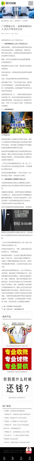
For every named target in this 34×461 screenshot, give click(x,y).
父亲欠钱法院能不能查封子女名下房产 (17, 346)
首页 (11, 21)
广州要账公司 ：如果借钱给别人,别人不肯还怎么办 (18, 432)
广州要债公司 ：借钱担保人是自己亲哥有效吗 (16, 414)
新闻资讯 (17, 21)
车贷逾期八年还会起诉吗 (14, 306)
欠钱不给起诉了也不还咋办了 (17, 397)
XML (21, 452)
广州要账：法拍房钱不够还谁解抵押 (14, 411)
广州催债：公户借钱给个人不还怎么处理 (15, 421)
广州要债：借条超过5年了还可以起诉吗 (15, 418)
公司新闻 (25, 21)
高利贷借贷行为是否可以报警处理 (17, 372)
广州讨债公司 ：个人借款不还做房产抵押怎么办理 (18, 435)
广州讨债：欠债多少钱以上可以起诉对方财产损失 (18, 442)
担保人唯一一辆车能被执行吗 (15, 309)
